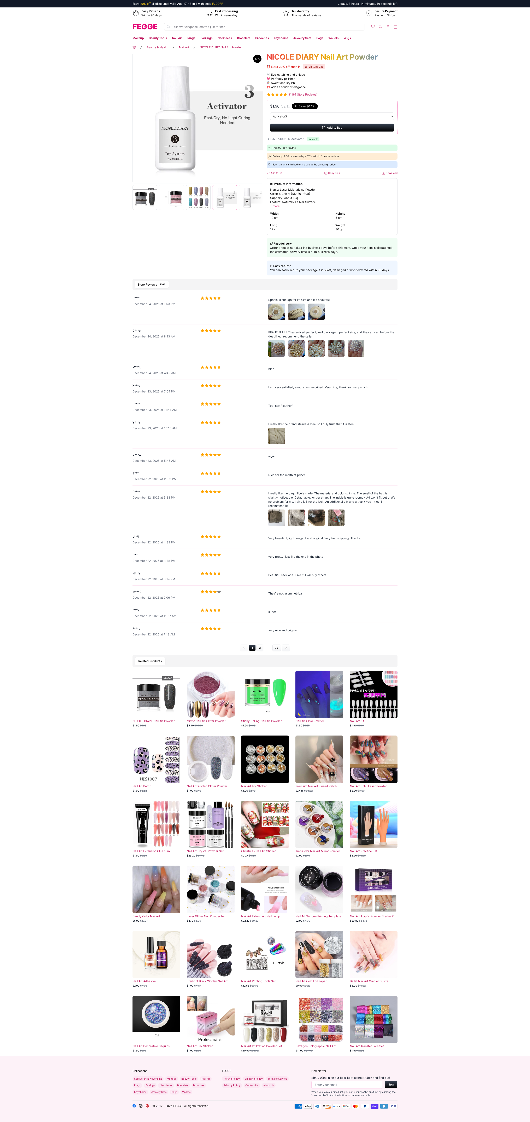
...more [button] (274, 206)
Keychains (281, 38)
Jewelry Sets (302, 38)
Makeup (138, 38)
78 (276, 647)
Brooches (262, 38)
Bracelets (243, 38)
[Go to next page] (286, 648)
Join (391, 1084)
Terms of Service (277, 1078)
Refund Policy (232, 1078)
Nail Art (177, 38)
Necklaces (225, 38)
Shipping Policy (254, 1078)
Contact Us (251, 1085)
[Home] (134, 47)
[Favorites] (373, 27)
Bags (319, 38)
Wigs (347, 38)
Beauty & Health (157, 47)
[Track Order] (380, 27)
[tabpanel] (265, 472)
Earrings (206, 38)
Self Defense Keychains (148, 1078)
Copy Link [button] (334, 173)
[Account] (388, 27)
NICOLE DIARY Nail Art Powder (221, 47)
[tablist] (265, 284)
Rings (191, 38)
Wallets (333, 38)
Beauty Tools (158, 38)
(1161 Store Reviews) (303, 94)
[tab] (152, 284)
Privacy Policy (232, 1085)
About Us (268, 1085)
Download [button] (391, 173)
